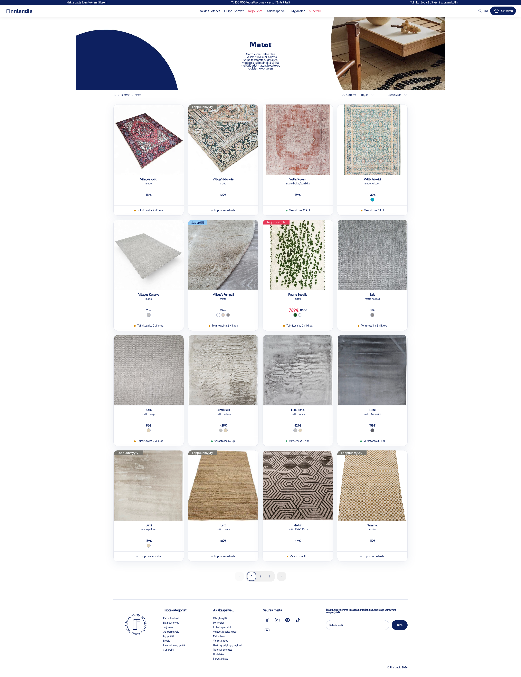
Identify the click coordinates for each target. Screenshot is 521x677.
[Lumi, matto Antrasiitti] (372, 370)
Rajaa (364, 95)
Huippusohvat (234, 11)
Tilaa (399, 625)
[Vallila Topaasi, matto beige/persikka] (298, 139)
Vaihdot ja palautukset (225, 631)
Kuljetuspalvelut (222, 627)
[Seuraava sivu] (281, 576)
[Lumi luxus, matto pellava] (223, 370)
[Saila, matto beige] (148, 370)
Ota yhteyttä (220, 618)
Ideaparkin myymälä (174, 645)
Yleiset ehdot (220, 640)
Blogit (166, 640)
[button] (483, 10)
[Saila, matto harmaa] (372, 255)
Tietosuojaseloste (222, 649)
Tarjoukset (255, 11)
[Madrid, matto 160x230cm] (298, 485)
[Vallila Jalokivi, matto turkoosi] (372, 139)
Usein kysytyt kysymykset (227, 645)
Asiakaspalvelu (277, 11)
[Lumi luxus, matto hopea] (298, 370)
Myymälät (298, 11)
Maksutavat (219, 636)
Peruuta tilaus (220, 658)
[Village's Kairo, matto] (148, 139)
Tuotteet (125, 95)
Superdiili (315, 11)
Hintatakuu (219, 654)
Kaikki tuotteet (210, 11)
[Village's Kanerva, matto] (148, 255)
